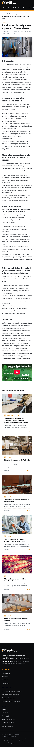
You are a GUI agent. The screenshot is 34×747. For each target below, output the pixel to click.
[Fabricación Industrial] (9, 2)
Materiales (17, 8)
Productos (6, 8)
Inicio (3, 14)
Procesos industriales (8, 698)
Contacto (5, 713)
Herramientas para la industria (11, 701)
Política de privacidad (8, 719)
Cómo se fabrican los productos (12, 691)
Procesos (26, 8)
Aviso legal (5, 716)
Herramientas (6, 673)
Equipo (4, 709)
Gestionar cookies (7, 726)
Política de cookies (8, 723)
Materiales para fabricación (10, 694)
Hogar (16, 14)
